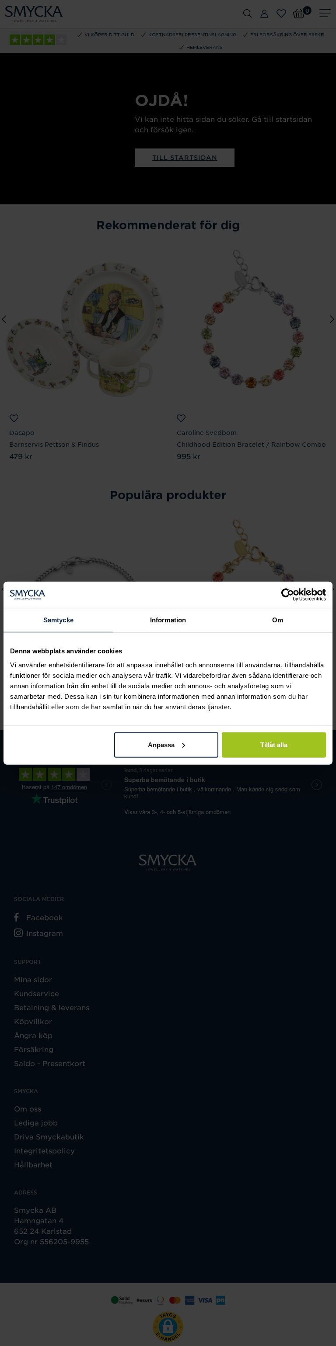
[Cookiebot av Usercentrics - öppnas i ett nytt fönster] (287, 594)
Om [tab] (277, 620)
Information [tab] (168, 620)
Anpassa (161, 744)
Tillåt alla (273, 744)
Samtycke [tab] (58, 620)
